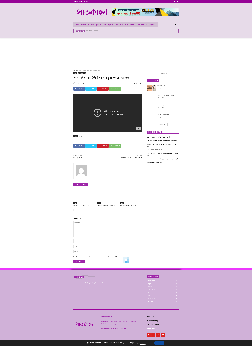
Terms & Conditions (155, 324)
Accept (159, 343)
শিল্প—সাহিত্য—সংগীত (82, 73)
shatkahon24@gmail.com (117, 328)
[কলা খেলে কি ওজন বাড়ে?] (151, 117)
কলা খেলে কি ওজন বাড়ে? (92, 31)
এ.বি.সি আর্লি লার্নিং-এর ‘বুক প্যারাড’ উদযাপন (163, 137)
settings (143, 344)
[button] (176, 24)
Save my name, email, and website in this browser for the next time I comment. (101, 257)
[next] (175, 31)
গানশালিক (80, 136)
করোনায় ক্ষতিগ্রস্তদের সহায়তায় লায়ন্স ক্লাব (131, 157)
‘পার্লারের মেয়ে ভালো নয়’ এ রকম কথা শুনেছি (169, 159)
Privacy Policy (152, 320)
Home (75, 70)
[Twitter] (175, 1)
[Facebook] (169, 1)
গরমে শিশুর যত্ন (161, 85)
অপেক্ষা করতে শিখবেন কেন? (157, 150)
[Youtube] (177, 1)
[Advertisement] (126, 52)
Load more (162, 124)
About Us (150, 317)
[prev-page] (74, 210)
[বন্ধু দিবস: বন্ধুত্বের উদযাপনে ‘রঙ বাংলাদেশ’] (108, 196)
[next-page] (78, 210)
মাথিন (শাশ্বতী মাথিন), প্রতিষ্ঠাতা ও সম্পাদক (94, 283)
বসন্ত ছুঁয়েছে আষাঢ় (78, 157)
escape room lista (152, 141)
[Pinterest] (172, 1)
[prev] (172, 31)
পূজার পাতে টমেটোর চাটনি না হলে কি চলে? (168, 141)
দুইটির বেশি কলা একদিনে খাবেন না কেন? (128, 205)
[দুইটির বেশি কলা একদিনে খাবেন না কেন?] (131, 196)
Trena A (149, 137)
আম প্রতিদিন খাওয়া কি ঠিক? (155, 162)
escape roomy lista (152, 144)
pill (148, 150)
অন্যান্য (79, 70)
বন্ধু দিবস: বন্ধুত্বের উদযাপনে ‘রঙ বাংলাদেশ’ (106, 205)
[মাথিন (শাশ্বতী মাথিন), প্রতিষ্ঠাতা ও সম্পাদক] (78, 285)
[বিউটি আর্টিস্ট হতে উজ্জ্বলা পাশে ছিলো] (84, 196)
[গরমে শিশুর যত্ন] (151, 88)
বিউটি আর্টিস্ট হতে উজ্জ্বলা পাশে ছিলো (81, 205)
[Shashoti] (74, 83)
